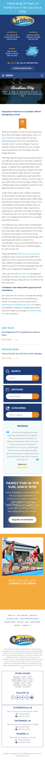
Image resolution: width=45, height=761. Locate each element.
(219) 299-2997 (33, 39)
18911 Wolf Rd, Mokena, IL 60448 (22, 737)
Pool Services (22, 615)
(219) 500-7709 (24, 716)
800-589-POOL (32, 63)
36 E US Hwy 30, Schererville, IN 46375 (22, 711)
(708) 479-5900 (11, 55)
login (12, 63)
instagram (22, 697)
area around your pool (30, 253)
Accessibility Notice (22, 756)
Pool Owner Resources (29, 619)
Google (27, 697)
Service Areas (10, 622)
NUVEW (6, 753)
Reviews (17, 625)
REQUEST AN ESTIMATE (22, 520)
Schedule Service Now (22, 68)
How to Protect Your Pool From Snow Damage (22, 354)
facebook (13, 697)
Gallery (20, 622)
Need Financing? (33, 51)
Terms (39, 753)
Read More (7, 340)
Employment (35, 622)
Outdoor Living (12, 619)
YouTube (32, 697)
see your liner (24, 273)
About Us (11, 615)
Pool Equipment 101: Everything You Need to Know (21, 333)
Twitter (17, 697)
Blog (27, 622)
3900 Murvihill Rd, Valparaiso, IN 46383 (22, 724)
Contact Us (26, 625)
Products (33, 615)
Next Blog (8, 328)
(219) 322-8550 (12, 39)
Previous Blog (10, 349)
